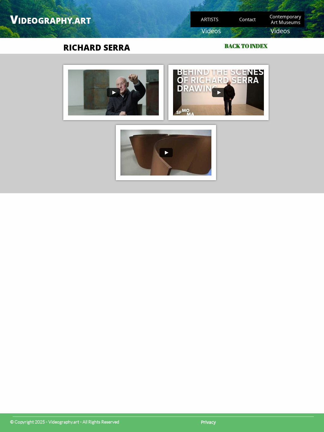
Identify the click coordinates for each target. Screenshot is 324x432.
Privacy (208, 422)
